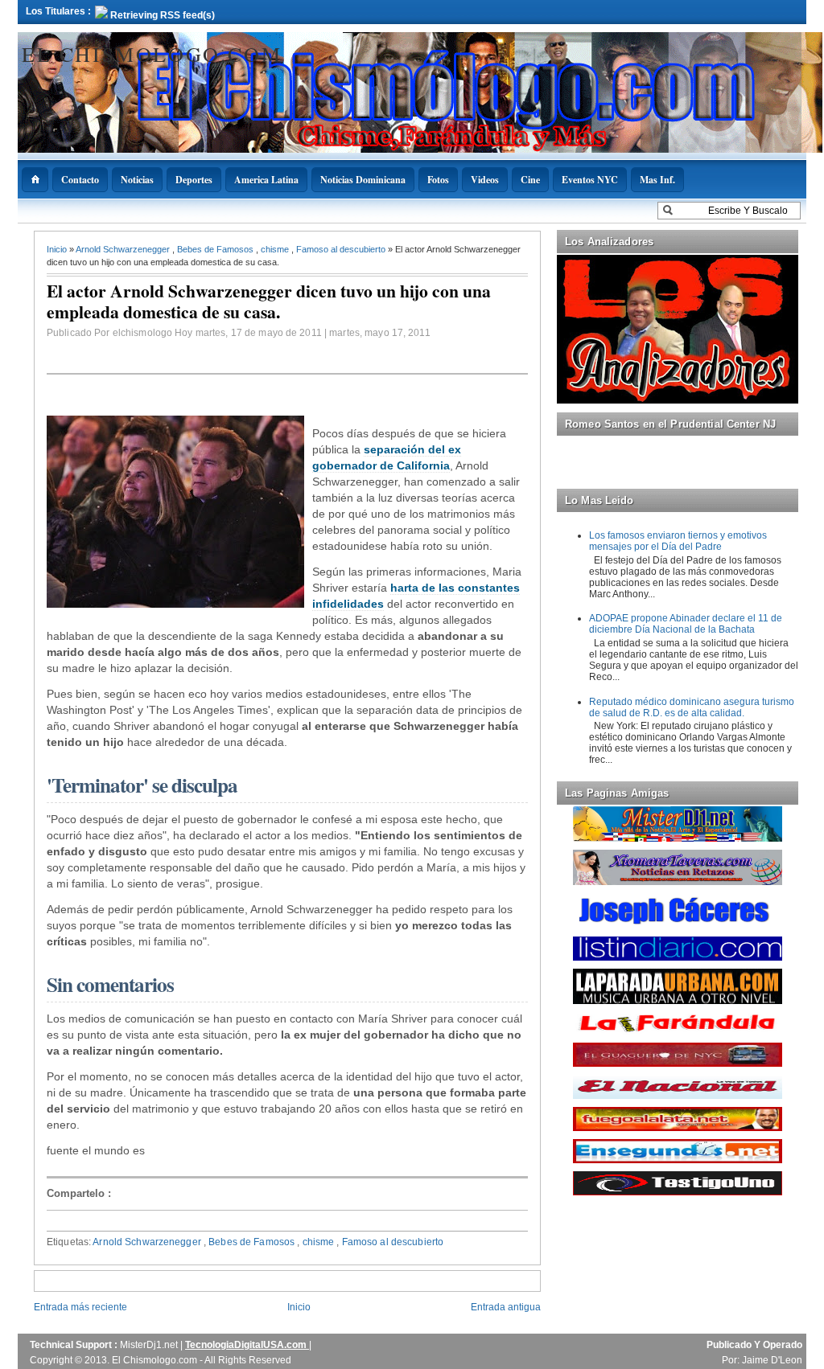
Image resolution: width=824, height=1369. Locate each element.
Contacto (80, 179)
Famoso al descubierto (342, 249)
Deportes (193, 179)
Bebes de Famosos (216, 249)
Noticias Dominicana (363, 179)
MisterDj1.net (150, 1345)
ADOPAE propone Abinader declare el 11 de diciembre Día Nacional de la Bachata (685, 624)
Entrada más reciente (80, 1307)
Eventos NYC (590, 179)
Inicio (58, 249)
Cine (530, 179)
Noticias (137, 179)
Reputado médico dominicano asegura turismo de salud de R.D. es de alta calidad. (691, 707)
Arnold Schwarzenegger (124, 249)
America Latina (266, 179)
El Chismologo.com (152, 54)
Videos (485, 179)
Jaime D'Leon (772, 1360)
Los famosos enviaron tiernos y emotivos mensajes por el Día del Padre (678, 541)
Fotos (438, 179)
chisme (276, 249)
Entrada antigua (506, 1307)
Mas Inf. (657, 179)
